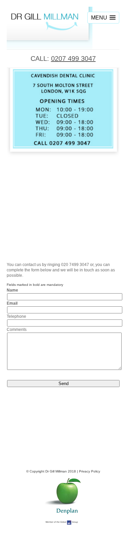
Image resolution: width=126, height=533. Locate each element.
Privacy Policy (89, 471)
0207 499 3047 (73, 58)
